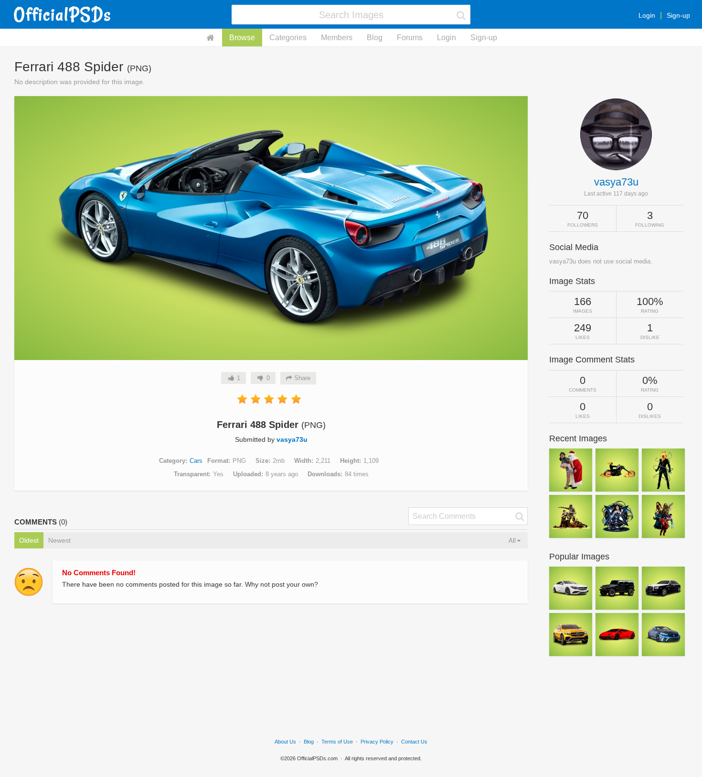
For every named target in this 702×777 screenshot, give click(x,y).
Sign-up (678, 15)
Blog (375, 37)
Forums (410, 37)
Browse (242, 37)
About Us (285, 741)
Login (646, 15)
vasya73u (292, 439)
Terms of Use (337, 741)
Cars (196, 460)
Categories (288, 37)
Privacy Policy (377, 741)
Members (336, 37)
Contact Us (414, 741)
